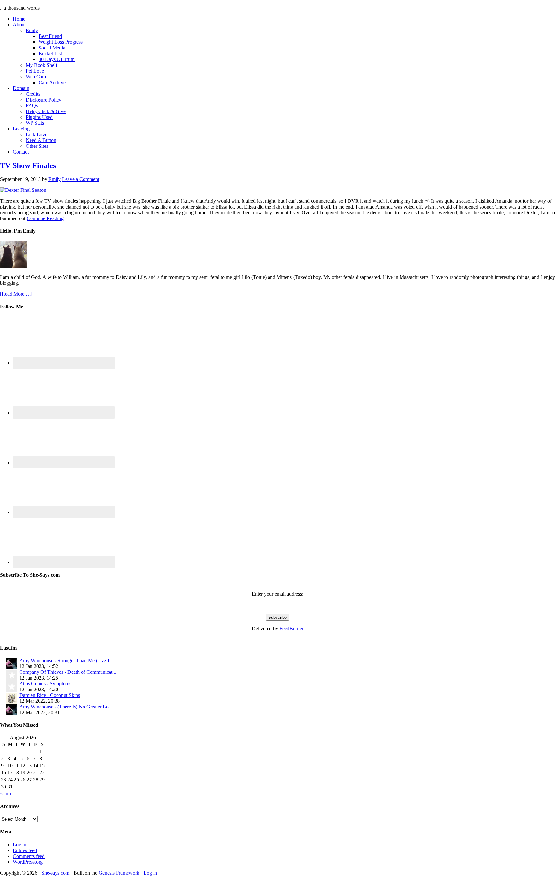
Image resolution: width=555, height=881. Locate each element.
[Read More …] (16, 294)
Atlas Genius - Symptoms (45, 683)
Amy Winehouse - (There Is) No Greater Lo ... (66, 706)
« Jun (5, 793)
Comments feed (29, 856)
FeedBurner (291, 628)
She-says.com (55, 873)
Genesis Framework (119, 873)
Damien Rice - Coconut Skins (49, 695)
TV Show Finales (28, 165)
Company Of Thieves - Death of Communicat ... (68, 672)
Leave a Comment (80, 179)
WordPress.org (28, 862)
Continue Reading (45, 218)
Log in (19, 844)
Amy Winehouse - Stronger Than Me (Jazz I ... (66, 660)
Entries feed (25, 850)
